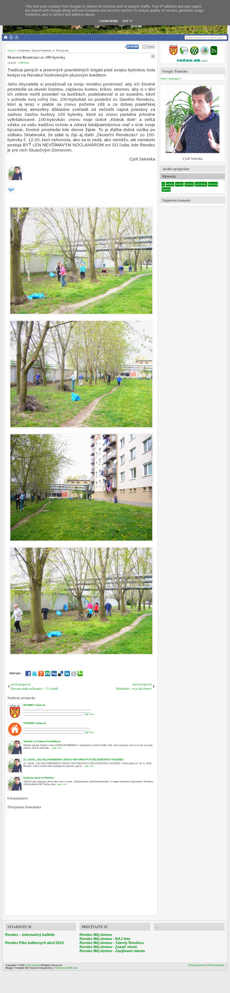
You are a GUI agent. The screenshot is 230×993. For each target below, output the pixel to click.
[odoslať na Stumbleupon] (47, 673)
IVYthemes (59, 968)
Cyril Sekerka (32, 965)
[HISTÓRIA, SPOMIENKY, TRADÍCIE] (183, 54)
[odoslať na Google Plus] (41, 673)
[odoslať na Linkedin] (67, 673)
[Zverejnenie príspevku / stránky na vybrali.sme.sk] (133, 48)
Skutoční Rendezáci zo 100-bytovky (36, 57)
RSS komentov (216, 965)
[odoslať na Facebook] (28, 673)
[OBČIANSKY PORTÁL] (173, 54)
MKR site (72, 968)
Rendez (189, 184)
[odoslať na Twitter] (34, 673)
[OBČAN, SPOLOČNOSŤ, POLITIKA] (194, 54)
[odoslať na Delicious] (60, 673)
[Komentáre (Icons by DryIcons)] (11, 192)
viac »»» (89, 714)
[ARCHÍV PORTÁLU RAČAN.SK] (204, 54)
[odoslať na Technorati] (80, 673)
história (179, 184)
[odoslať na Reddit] (73, 673)
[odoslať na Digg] (54, 673)
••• (163, 184)
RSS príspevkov (197, 965)
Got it (127, 21)
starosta (212, 184)
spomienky (201, 184)
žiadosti (166, 189)
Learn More (108, 21)
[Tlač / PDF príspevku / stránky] (148, 48)
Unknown (24, 62)
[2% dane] (213, 54)
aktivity (170, 184)
